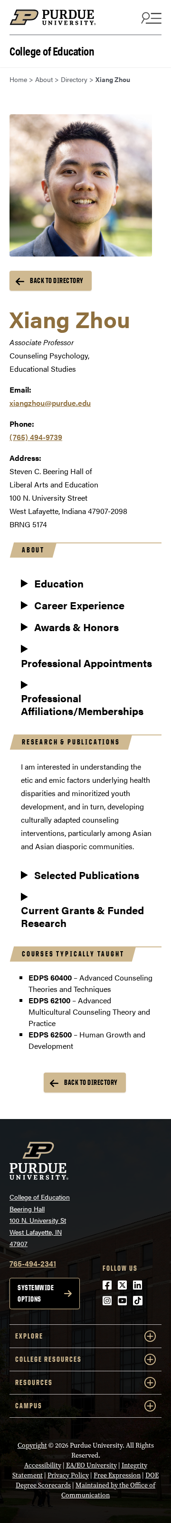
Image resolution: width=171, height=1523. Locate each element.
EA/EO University (91, 1465)
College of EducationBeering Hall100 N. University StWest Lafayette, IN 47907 (40, 1220)
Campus (28, 1405)
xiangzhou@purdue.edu (50, 402)
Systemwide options (36, 1293)
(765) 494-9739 (36, 436)
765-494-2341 (33, 1263)
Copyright (32, 1445)
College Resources (48, 1359)
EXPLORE (29, 1335)
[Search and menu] (150, 17)
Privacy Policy (68, 1475)
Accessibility (42, 1465)
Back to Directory (57, 280)
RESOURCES (34, 1382)
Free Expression (117, 1475)
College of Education (52, 50)
